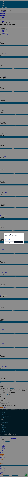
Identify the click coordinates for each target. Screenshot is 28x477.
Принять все (18, 242)
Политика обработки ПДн (9, 239)
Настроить (9, 242)
